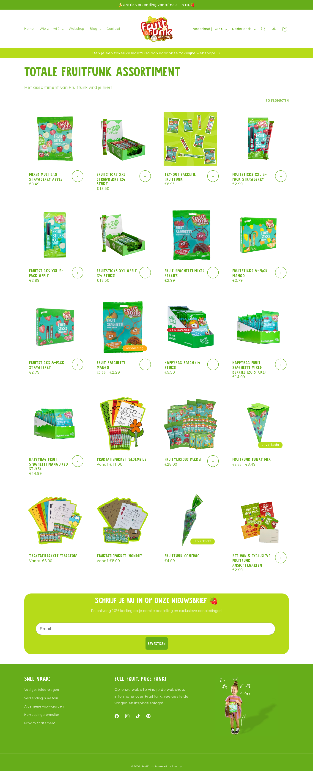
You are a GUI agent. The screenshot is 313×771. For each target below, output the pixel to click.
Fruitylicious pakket (183, 459)
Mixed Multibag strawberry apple (45, 176)
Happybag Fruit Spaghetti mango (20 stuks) (48, 463)
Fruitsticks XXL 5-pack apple (46, 273)
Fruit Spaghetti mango (111, 365)
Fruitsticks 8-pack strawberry (47, 365)
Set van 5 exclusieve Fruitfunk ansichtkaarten (251, 560)
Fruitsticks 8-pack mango (250, 273)
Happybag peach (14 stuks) (182, 365)
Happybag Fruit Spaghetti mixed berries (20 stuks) (249, 367)
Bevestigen (156, 643)
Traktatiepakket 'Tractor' (53, 556)
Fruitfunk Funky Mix (251, 459)
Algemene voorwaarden (44, 706)
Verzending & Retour (41, 698)
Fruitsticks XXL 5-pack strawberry (249, 176)
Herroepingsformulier (42, 715)
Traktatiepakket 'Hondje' (119, 556)
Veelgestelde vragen (41, 690)
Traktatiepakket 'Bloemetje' (122, 459)
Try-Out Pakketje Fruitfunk (180, 176)
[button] (51, 29)
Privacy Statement (40, 723)
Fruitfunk (148, 766)
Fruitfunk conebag (182, 556)
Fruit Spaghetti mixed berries (185, 273)
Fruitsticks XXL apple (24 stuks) (117, 273)
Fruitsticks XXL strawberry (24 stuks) (111, 178)
